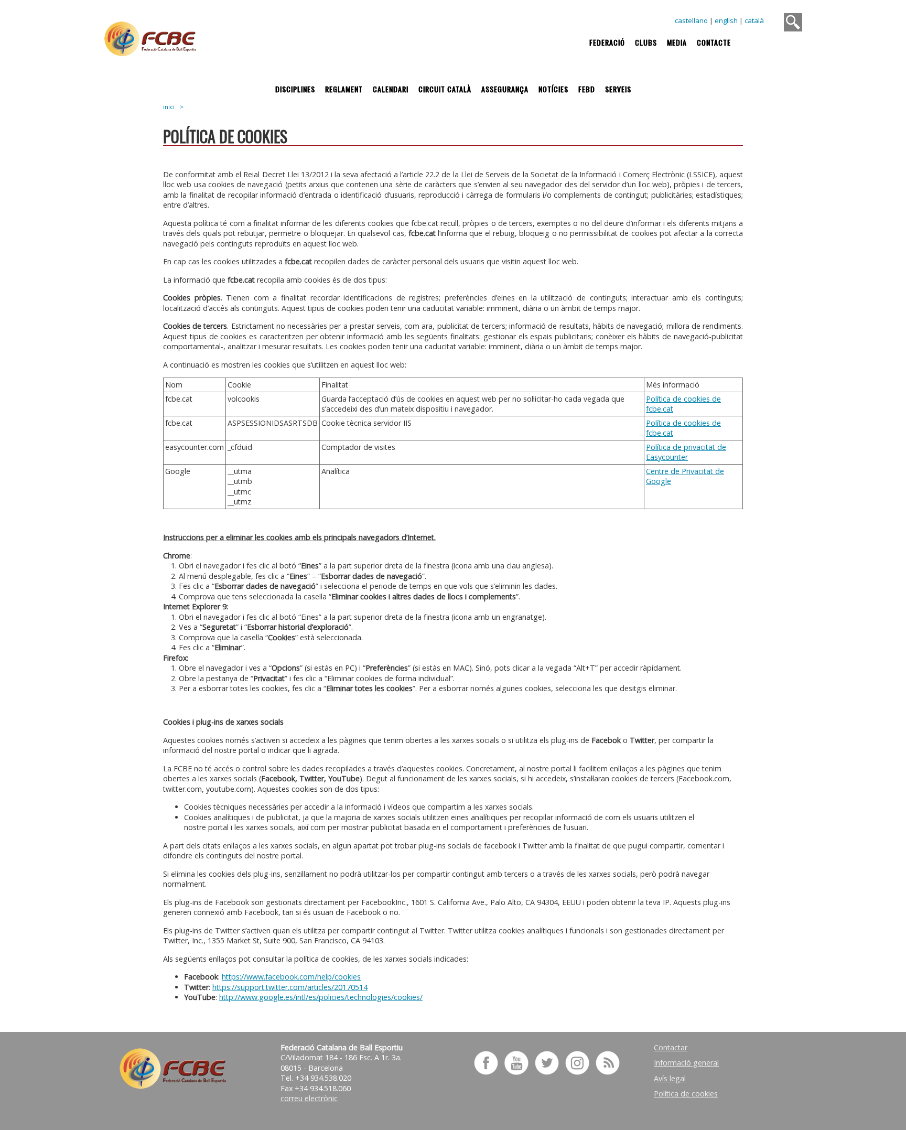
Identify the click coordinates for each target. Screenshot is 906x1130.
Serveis (618, 88)
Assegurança (504, 88)
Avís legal (670, 1078)
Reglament (344, 88)
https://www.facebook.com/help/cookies (291, 977)
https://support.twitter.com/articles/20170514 (290, 987)
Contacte (714, 42)
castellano (691, 20)
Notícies (553, 88)
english (726, 20)
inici (169, 107)
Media (677, 42)
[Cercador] (793, 22)
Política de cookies (686, 1094)
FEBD (586, 88)
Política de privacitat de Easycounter (686, 452)
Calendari (390, 88)
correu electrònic (309, 1098)
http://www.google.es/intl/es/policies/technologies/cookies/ (321, 997)
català (754, 20)
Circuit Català (444, 88)
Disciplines (295, 88)
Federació (607, 42)
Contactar (670, 1047)
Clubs (646, 42)
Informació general (686, 1063)
